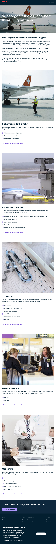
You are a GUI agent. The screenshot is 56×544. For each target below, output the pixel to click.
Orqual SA (24, 523)
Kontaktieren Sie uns (9, 509)
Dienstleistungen (6, 519)
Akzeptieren (40, 534)
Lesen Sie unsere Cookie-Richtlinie (13, 540)
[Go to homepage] (4, 2)
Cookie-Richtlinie (50, 521)
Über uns (4, 521)
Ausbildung (4, 523)
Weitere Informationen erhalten (14, 143)
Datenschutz (49, 519)
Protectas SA (25, 519)
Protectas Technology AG (28, 521)
